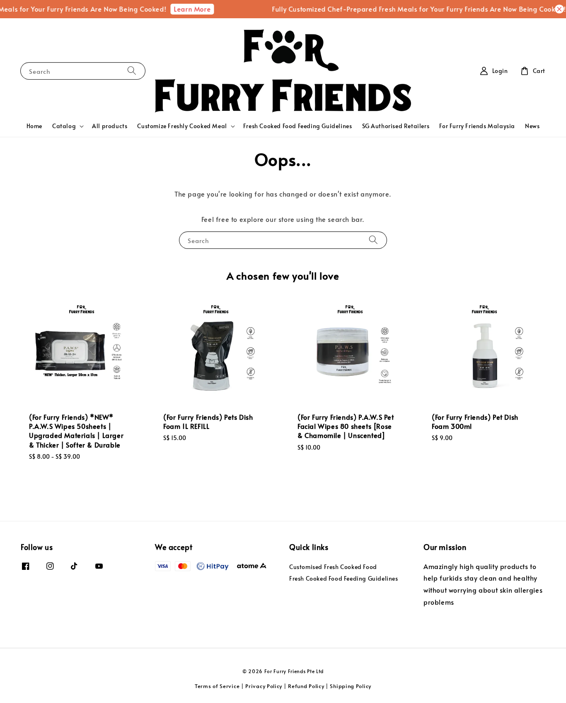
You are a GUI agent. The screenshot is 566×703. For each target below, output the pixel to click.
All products (109, 126)
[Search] (132, 71)
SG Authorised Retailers (396, 126)
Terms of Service (217, 686)
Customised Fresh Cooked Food (333, 567)
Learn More (187, 8)
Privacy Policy (263, 686)
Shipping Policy (350, 686)
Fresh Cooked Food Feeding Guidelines (297, 126)
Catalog (64, 126)
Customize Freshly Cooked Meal (182, 126)
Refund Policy (306, 686)
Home (34, 126)
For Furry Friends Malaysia (477, 126)
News (532, 126)
